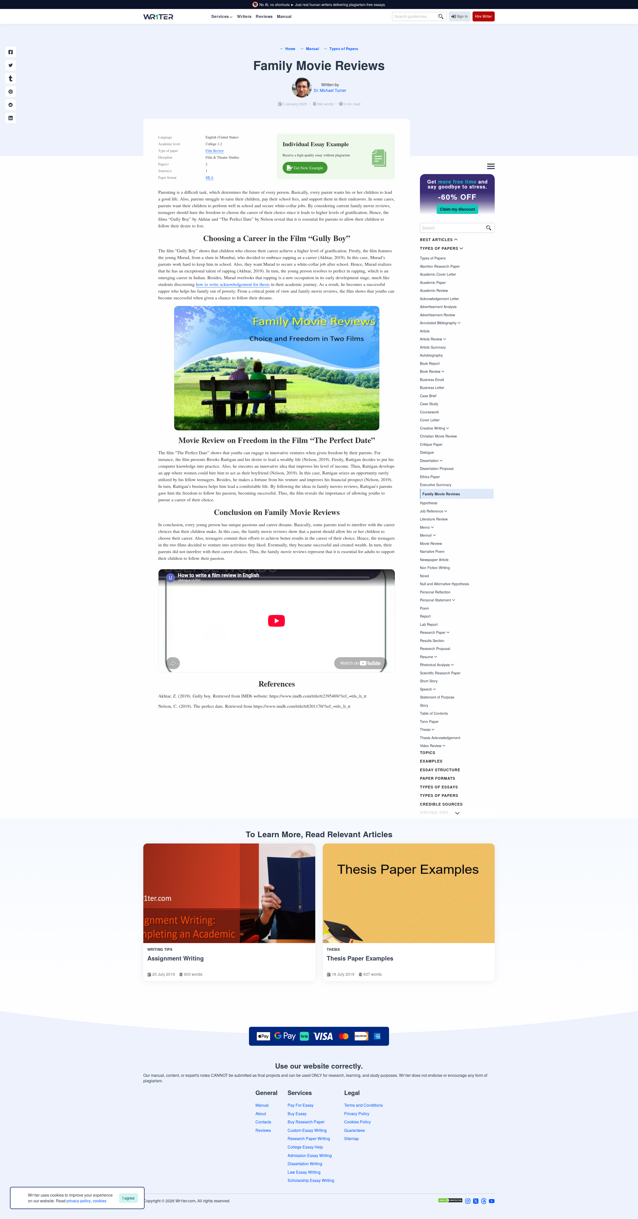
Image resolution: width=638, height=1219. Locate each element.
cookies (99, 1201)
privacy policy (79, 1201)
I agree (128, 1198)
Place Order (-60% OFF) (319, 682)
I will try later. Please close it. (319, 695)
